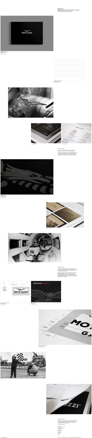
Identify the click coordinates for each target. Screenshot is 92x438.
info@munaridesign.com (78, 437)
